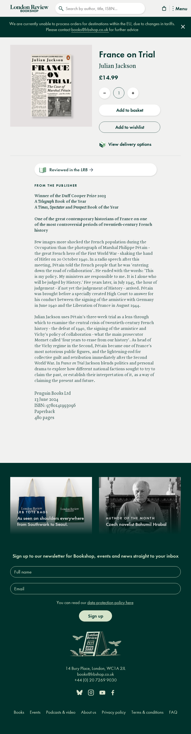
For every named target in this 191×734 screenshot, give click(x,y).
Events (35, 712)
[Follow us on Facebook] (113, 692)
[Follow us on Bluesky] (79, 692)
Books (19, 712)
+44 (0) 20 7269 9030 (96, 680)
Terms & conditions (147, 712)
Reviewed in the (68, 169)
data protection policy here (110, 602)
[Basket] (164, 9)
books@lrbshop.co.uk (90, 29)
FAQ (173, 712)
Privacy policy (114, 712)
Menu (181, 9)
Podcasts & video (60, 712)
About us (88, 712)
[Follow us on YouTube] (102, 692)
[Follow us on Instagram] (91, 692)
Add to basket (129, 110)
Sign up (95, 616)
